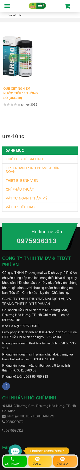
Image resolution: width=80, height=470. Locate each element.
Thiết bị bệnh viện (22, 180)
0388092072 (15, 422)
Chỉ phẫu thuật (20, 189)
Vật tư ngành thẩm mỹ (27, 198)
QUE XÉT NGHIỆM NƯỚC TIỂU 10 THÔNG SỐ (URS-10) (20, 93)
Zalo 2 (62, 464)
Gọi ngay (12, 464)
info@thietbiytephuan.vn (30, 416)
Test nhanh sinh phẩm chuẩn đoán (33, 170)
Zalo (37, 464)
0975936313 (37, 241)
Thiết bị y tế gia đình (24, 159)
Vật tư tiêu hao (20, 207)
